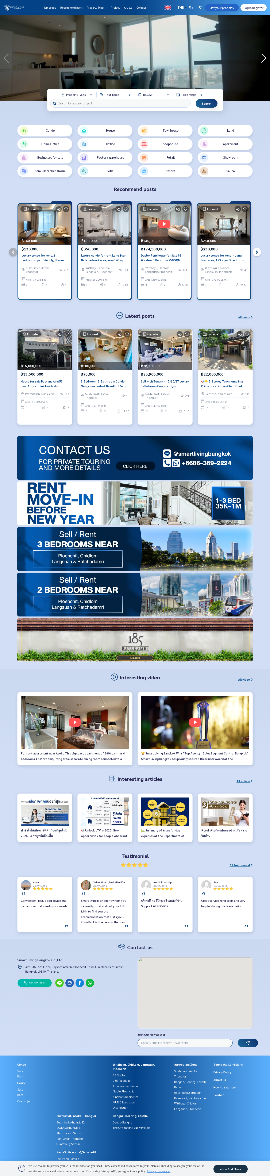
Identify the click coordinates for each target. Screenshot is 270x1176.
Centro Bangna (122, 1122)
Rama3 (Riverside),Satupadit (76, 1152)
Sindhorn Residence (126, 1097)
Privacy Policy (222, 1072)
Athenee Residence (125, 1086)
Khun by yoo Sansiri (69, 1133)
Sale (20, 1071)
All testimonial (240, 865)
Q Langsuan (120, 1107)
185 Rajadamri (122, 1080)
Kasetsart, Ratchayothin (190, 1098)
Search (206, 103)
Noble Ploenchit (123, 1091)
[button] (263, 58)
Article (128, 7)
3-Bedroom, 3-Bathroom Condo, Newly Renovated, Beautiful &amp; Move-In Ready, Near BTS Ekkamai (104, 383)
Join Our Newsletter (151, 1034)
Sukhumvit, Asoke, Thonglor (76, 1116)
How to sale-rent (224, 1087)
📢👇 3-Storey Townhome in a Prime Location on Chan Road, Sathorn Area (222, 383)
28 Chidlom (120, 1075)
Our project (25, 1101)
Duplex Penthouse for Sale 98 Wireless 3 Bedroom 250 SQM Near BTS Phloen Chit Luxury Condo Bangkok (161, 257)
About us (219, 1079)
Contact (141, 7)
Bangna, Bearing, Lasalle (130, 1116)
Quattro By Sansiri (68, 1144)
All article (243, 781)
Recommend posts (71, 7)
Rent (20, 1076)
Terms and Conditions (228, 1064)
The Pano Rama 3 (68, 1158)
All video (244, 679)
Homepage (49, 7)
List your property (222, 7)
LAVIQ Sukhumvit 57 (69, 1127)
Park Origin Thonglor (70, 1138)
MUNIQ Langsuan (124, 1102)
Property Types (96, 7)
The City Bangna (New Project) (132, 1127)
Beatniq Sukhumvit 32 (71, 1122)
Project (115, 7)
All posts (244, 317)
